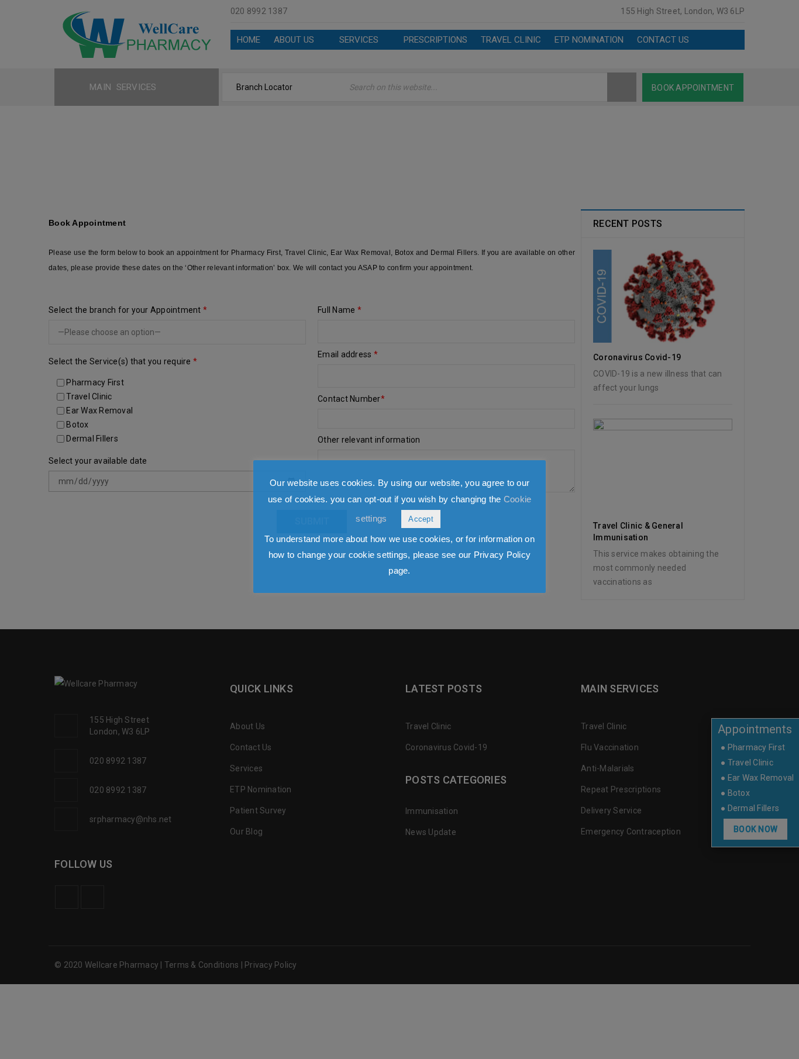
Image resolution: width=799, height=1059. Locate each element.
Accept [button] (420, 519)
